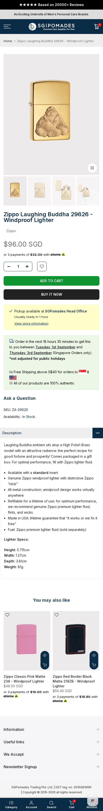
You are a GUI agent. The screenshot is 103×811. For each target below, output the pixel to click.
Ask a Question (20, 398)
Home (8, 41)
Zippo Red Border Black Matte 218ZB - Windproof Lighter (74, 681)
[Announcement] (51, 5)
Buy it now (51, 294)
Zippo (11, 230)
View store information (31, 323)
